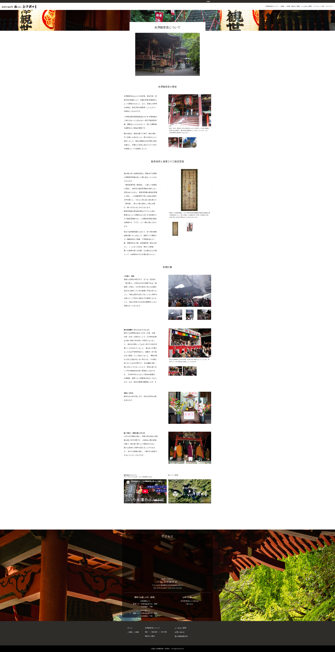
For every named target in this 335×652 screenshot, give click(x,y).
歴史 (146, 632)
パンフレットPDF (319, 6)
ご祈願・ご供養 (285, 6)
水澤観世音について (271, 6)
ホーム (129, 628)
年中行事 (164, 632)
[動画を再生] (189, 491)
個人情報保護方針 (181, 636)
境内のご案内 (295, 6)
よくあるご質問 (306, 6)
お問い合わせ (180, 632)
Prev (167, 108)
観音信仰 (154, 632)
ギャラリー (329, 6)
